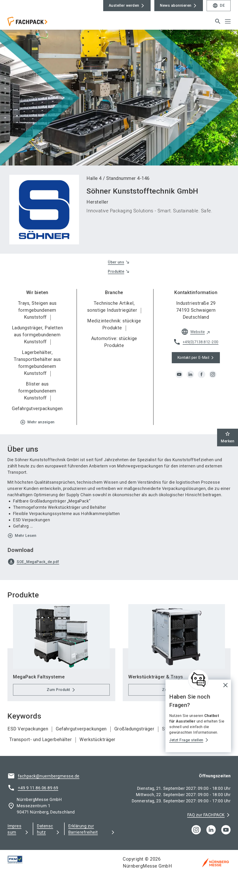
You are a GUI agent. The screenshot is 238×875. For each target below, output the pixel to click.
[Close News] (198, 679)
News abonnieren (176, 5)
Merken (227, 437)
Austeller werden (124, 5)
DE (218, 5)
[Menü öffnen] (228, 21)
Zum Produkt (58, 689)
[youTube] (226, 829)
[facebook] (201, 374)
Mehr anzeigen (37, 422)
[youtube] (179, 374)
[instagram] (212, 374)
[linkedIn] (211, 829)
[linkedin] (190, 374)
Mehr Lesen (21, 535)
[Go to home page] (61, 23)
